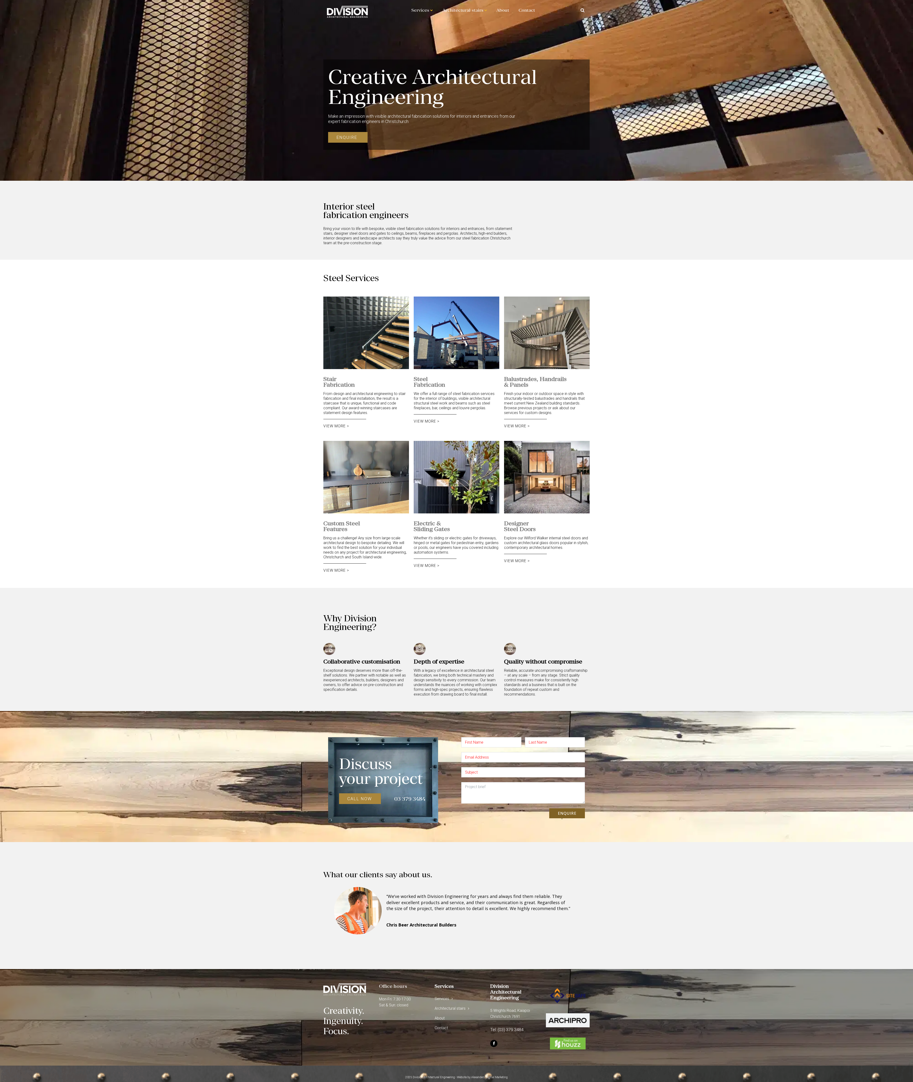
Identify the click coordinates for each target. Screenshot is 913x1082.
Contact (527, 10)
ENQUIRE (567, 813)
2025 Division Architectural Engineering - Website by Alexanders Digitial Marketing (456, 1077)
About (502, 10)
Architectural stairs (462, 10)
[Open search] (582, 10)
